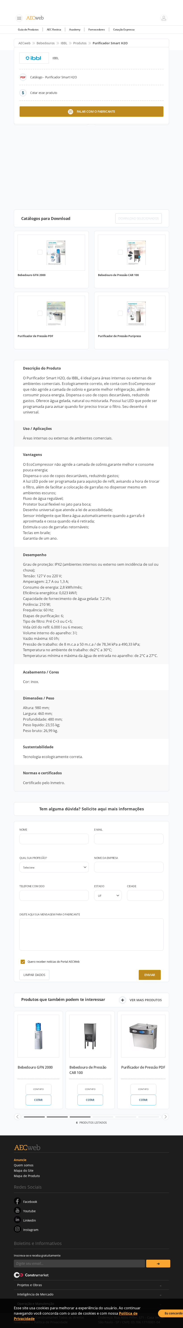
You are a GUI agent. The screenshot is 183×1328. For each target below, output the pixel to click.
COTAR (38, 1100)
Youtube (29, 1211)
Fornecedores (96, 29)
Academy (74, 29)
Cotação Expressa (124, 29)
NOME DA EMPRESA (106, 858)
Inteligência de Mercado (35, 1294)
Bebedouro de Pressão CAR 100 (87, 1070)
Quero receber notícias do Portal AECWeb (53, 962)
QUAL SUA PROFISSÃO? (33, 858)
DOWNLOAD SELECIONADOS (138, 218)
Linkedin (29, 1220)
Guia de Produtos (28, 29)
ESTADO (99, 886)
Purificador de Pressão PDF (143, 1067)
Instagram (30, 1230)
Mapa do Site (23, 1170)
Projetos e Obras (29, 1285)
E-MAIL (98, 830)
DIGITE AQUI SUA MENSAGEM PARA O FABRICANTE (49, 914)
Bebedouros (46, 43)
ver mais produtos (146, 1000)
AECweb (25, 43)
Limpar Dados (34, 975)
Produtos (80, 43)
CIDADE (131, 886)
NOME (23, 830)
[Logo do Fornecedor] (34, 58)
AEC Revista (54, 29)
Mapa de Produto (27, 1176)
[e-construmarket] (31, 1274)
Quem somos (23, 1165)
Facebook (30, 1202)
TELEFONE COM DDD (32, 886)
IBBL (64, 43)
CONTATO (38, 1089)
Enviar (149, 975)
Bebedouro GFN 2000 (35, 1067)
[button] (17, 1116)
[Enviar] (158, 1263)
